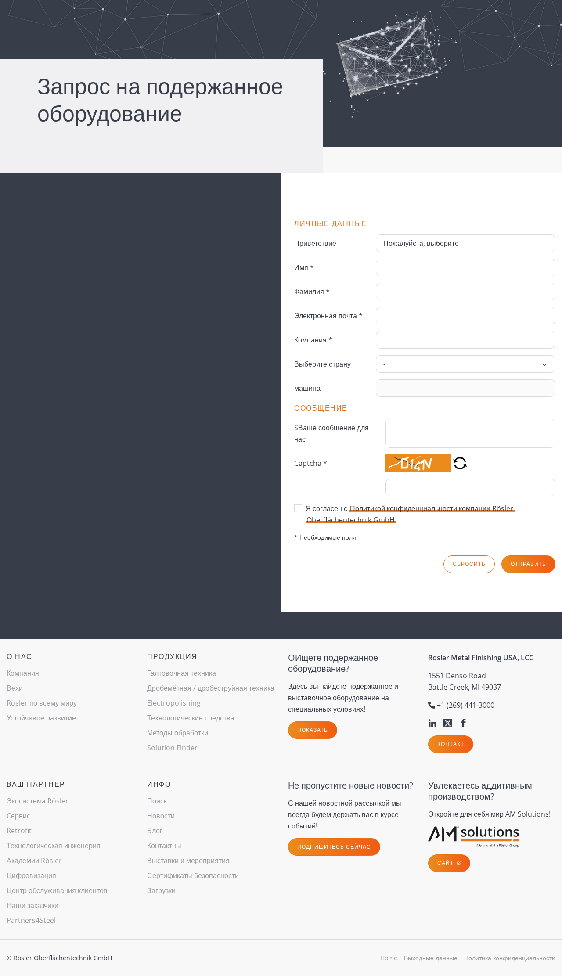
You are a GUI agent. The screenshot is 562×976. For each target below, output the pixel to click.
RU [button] (471, 17)
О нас (19, 656)
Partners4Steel (31, 920)
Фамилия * (312, 291)
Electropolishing (174, 703)
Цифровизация (31, 875)
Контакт (450, 744)
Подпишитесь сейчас (334, 846)
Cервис (18, 816)
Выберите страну (322, 364)
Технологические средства (190, 718)
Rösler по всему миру (42, 703)
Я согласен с (409, 514)
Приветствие (315, 243)
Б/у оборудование (62, 41)
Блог (154, 831)
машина (307, 388)
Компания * (313, 340)
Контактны (164, 845)
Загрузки (161, 890)
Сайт (446, 863)
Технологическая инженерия (54, 845)
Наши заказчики (32, 905)
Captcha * (310, 463)
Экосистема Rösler (37, 801)
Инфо (159, 784)
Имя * (304, 267)
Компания (23, 673)
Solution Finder (427, 17)
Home (21, 41)
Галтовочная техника (181, 673)
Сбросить (469, 564)
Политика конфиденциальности (509, 958)
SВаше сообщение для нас (331, 433)
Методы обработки (177, 733)
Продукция (172, 656)
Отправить (528, 564)
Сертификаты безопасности (193, 875)
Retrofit (19, 831)
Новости (161, 816)
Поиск (157, 801)
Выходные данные (431, 958)
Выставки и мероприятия (188, 860)
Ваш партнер (36, 784)
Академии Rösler (34, 860)
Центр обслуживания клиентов (57, 890)
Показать (312, 730)
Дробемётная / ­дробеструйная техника (210, 688)
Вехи (15, 688)
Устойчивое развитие (41, 718)
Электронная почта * (328, 316)
